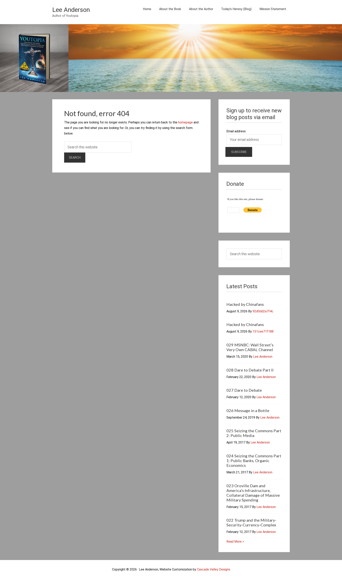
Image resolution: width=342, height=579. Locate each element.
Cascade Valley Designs (213, 569)
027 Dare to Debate (244, 390)
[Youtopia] (34, 59)
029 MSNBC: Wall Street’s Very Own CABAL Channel (250, 347)
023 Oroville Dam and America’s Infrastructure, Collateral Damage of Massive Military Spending (253, 492)
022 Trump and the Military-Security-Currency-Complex (251, 522)
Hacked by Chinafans (245, 304)
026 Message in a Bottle (247, 410)
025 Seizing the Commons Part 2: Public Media (253, 433)
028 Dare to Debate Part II (250, 370)
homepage (185, 122)
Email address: (236, 131)
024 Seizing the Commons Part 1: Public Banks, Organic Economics (253, 460)
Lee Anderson (71, 9)
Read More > (235, 541)
